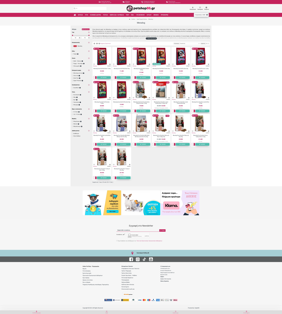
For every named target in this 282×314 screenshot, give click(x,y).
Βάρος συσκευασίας (77, 109)
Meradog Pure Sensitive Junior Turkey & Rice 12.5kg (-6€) (161, 102)
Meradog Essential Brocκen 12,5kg (201, 68)
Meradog (95, 66)
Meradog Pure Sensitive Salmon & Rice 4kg (181, 136)
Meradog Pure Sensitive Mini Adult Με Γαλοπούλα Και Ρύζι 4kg (141, 136)
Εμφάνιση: (203, 43)
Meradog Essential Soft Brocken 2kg (121, 102)
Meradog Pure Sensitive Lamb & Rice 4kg (102, 136)
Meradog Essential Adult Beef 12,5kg (102, 68)
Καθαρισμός (86, 29)
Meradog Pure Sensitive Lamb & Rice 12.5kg (200, 102)
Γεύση (73, 92)
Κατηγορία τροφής (76, 70)
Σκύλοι (133, 19)
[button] (74, 8)
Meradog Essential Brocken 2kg (181, 68)
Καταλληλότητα (76, 85)
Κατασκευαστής (76, 42)
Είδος (73, 51)
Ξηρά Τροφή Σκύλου (142, 19)
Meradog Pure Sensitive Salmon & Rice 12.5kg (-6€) (161, 136)
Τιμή (73, 32)
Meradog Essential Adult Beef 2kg (122, 68)
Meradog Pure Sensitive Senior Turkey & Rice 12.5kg (200, 136)
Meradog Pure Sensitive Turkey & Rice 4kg (121, 169)
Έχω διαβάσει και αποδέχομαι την (140, 241)
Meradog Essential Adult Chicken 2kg (161, 68)
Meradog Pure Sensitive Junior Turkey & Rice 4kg (181, 102)
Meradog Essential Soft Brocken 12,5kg (102, 102)
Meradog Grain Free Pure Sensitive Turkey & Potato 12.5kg (141, 102)
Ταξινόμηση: (176, 43)
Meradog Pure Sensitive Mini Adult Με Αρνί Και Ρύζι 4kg (122, 136)
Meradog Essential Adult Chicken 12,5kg (141, 69)
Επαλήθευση (119, 234)
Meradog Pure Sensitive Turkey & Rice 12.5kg (102, 169)
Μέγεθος (74, 118)
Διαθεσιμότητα (75, 130)
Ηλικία (73, 58)
